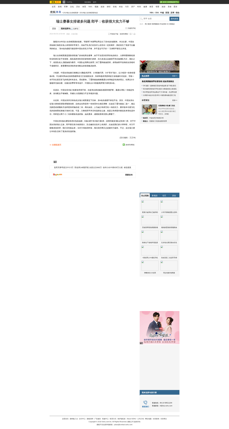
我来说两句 (69, 28)
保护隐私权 (121, 419)
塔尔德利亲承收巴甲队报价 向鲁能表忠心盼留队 (160, 89)
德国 (55, 62)
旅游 (163, 7)
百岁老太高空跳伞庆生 (169, 242)
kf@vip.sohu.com (166, 406)
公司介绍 (140, 419)
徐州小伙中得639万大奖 (113, 167)
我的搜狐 (87, 2)
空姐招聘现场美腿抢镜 (150, 227)
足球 (172, 13)
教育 (151, 7)
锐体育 (145, 118)
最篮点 (145, 121)
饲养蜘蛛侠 (156, 24)
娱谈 (102, 7)
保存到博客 (124, 34)
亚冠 (167, 13)
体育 (84, 7)
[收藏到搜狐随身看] (124, 145)
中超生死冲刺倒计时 (156, 118)
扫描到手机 (132, 28)
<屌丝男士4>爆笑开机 (150, 258)
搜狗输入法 (74, 419)
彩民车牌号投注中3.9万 (63, 167)
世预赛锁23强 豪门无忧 (166, 106)
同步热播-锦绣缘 (169, 273)
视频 (96, 7)
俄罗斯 (88, 73)
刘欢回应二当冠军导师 (169, 258)
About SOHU (131, 419)
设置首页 (65, 419)
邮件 (94, 2)
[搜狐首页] (55, 2)
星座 (175, 7)
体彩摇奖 (127, 167)
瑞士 (65, 42)
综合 (177, 13)
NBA (90, 7)
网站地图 (148, 419)
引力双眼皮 (171, 24)
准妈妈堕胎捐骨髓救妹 (169, 227)
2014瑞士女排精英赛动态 (89, 13)
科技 (121, 7)
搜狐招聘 (90, 419)
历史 (78, 7)
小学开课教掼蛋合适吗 (169, 212)
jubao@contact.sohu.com (123, 425)
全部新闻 (156, 419)
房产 (133, 7)
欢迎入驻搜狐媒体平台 (171, 2)
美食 (169, 7)
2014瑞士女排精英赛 (70, 13)
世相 (115, 7)
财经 (109, 7)
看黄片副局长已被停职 (150, 212)
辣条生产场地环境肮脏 (150, 242)
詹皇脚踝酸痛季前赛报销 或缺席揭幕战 (158, 81)
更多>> (174, 76)
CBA (157, 13)
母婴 (157, 7)
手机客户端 (114, 34)
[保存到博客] (130, 145)
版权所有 (137, 422)
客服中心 (105, 419)
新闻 (60, 7)
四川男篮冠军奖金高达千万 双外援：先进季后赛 (160, 92)
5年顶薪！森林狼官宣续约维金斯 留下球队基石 (159, 86)
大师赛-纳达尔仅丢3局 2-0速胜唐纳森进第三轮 (159, 95)
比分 (75, 93)
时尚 (139, 7)
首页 (54, 7)
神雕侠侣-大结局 (150, 273)
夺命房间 (163, 24)
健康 (145, 7)
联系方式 (113, 419)
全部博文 (163, 419)
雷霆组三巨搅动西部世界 (158, 121)
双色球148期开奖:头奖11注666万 (88, 167)
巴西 (101, 73)
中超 (162, 13)
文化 (72, 7)
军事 (66, 7)
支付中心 (82, 419)
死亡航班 (148, 24)
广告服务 (97, 419)
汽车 (127, 7)
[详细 (166, 114)
